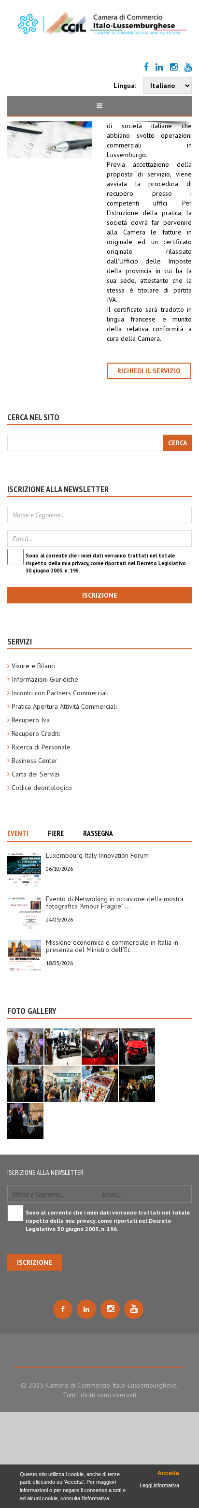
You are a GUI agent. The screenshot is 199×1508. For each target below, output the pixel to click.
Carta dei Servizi (35, 774)
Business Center (34, 760)
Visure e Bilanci (34, 665)
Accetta (168, 1473)
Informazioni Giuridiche (45, 679)
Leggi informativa (159, 1485)
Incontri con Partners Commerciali (60, 692)
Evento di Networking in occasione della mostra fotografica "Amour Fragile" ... (115, 902)
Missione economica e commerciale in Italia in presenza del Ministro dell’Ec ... (112, 946)
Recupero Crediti (36, 733)
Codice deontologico (42, 787)
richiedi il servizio (149, 370)
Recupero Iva (31, 720)
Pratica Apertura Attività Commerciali (64, 706)
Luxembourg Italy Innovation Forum (97, 855)
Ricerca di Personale (41, 747)
